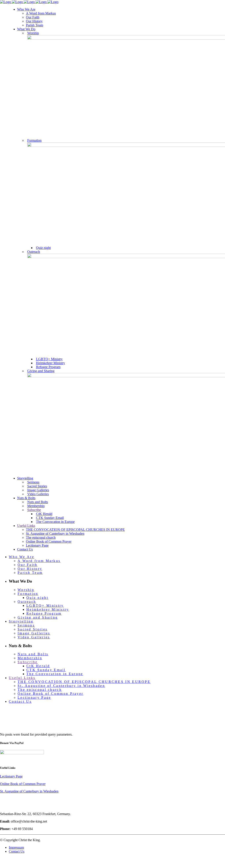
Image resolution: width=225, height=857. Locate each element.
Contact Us (16, 851)
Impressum (16, 847)
